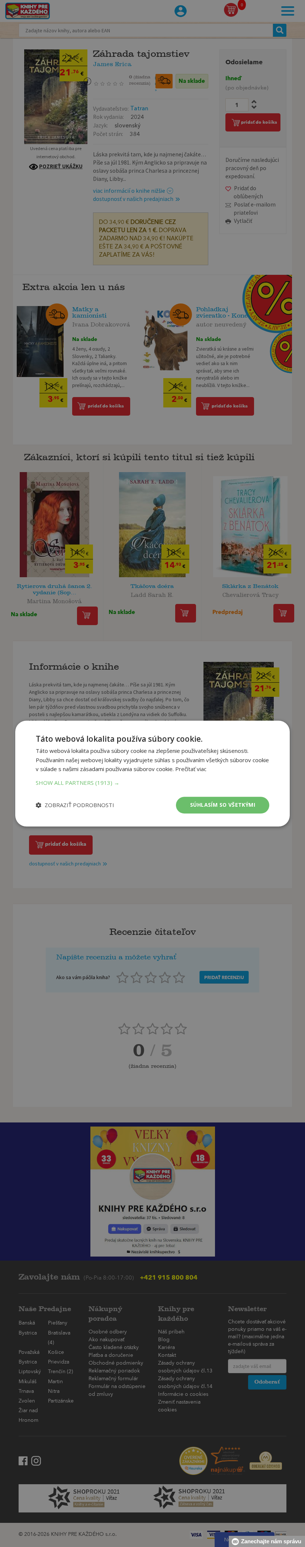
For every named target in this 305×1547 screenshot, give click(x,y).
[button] (152, 782)
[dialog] (152, 773)
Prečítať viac (190, 769)
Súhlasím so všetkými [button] (222, 804)
